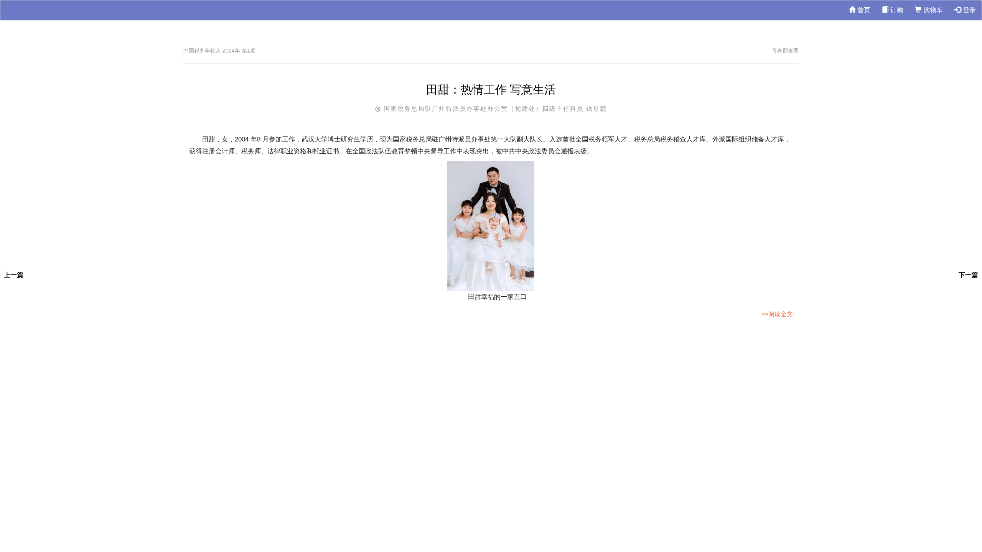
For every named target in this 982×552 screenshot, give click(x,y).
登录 (968, 10)
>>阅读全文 (777, 314)
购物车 (932, 10)
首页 (862, 10)
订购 (895, 10)
